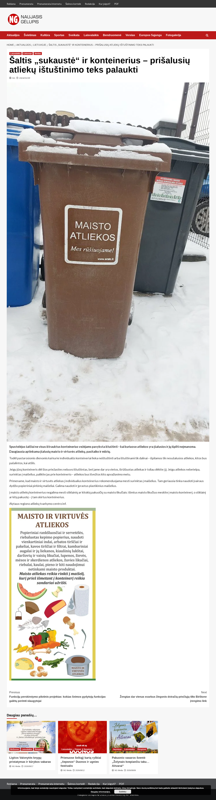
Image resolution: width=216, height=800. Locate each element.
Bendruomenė (112, 35)
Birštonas (14, 749)
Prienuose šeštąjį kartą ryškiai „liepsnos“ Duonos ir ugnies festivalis (81, 761)
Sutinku (122, 791)
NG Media (16, 766)
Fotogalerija (173, 35)
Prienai (78, 749)
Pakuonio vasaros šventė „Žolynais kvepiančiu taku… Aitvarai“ (130, 761)
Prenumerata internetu (49, 3)
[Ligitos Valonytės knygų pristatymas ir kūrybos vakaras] (31, 737)
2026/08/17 (28, 766)
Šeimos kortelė (73, 3)
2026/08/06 (131, 770)
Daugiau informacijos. (100, 791)
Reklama (11, 3)
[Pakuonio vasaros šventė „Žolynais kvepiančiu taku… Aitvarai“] (133, 737)
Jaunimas (117, 749)
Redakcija (90, 3)
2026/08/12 (80, 770)
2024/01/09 (24, 78)
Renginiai (39, 749)
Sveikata (74, 35)
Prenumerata (26, 3)
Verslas (130, 35)
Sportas (59, 35)
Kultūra (45, 35)
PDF (116, 3)
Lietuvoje (27, 53)
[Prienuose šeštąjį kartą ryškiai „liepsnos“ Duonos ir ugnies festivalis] (82, 737)
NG (13, 78)
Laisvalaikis (91, 35)
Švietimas (30, 35)
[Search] (207, 35)
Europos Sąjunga (150, 35)
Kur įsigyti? (104, 3)
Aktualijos (13, 35)
